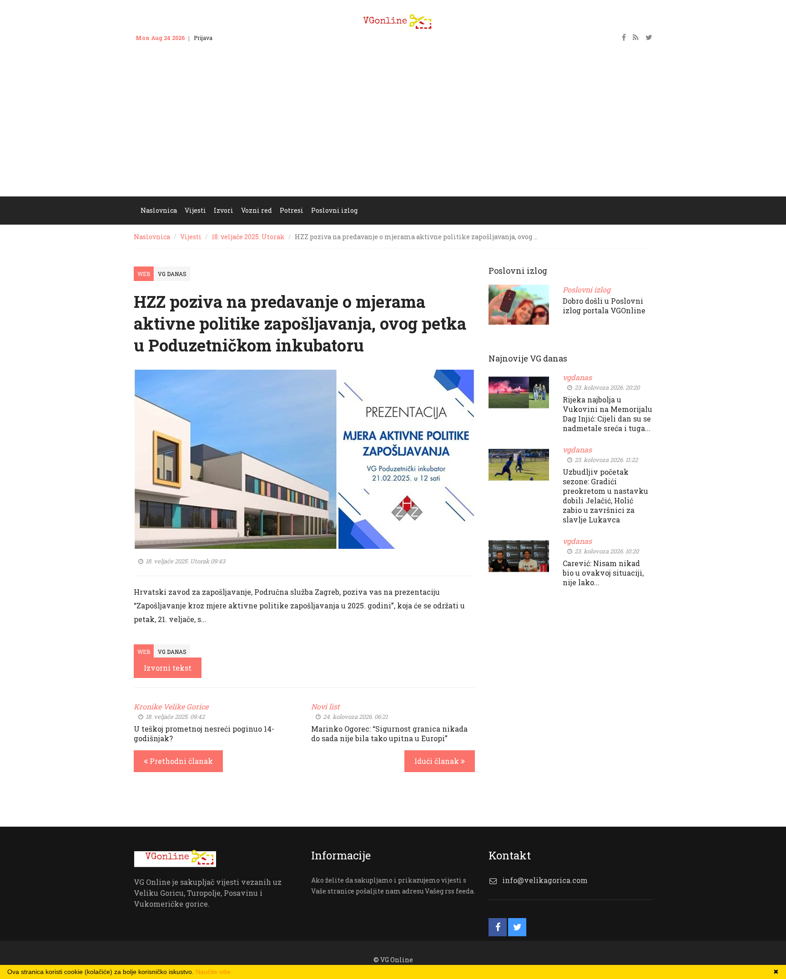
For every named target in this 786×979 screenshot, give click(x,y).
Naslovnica (152, 236)
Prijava (203, 37)
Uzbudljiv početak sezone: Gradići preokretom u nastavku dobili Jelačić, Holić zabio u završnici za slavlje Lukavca (605, 495)
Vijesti (191, 236)
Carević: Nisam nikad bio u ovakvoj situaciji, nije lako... (603, 572)
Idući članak (437, 761)
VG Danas (172, 273)
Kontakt (231, 37)
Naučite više (213, 971)
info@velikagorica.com (545, 880)
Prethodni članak (180, 761)
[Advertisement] (393, 128)
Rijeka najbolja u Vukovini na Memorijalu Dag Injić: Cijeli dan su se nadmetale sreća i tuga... (607, 414)
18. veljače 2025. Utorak (248, 236)
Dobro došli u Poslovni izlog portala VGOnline (604, 305)
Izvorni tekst (167, 668)
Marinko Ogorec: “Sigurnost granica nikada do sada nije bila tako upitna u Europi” (389, 733)
